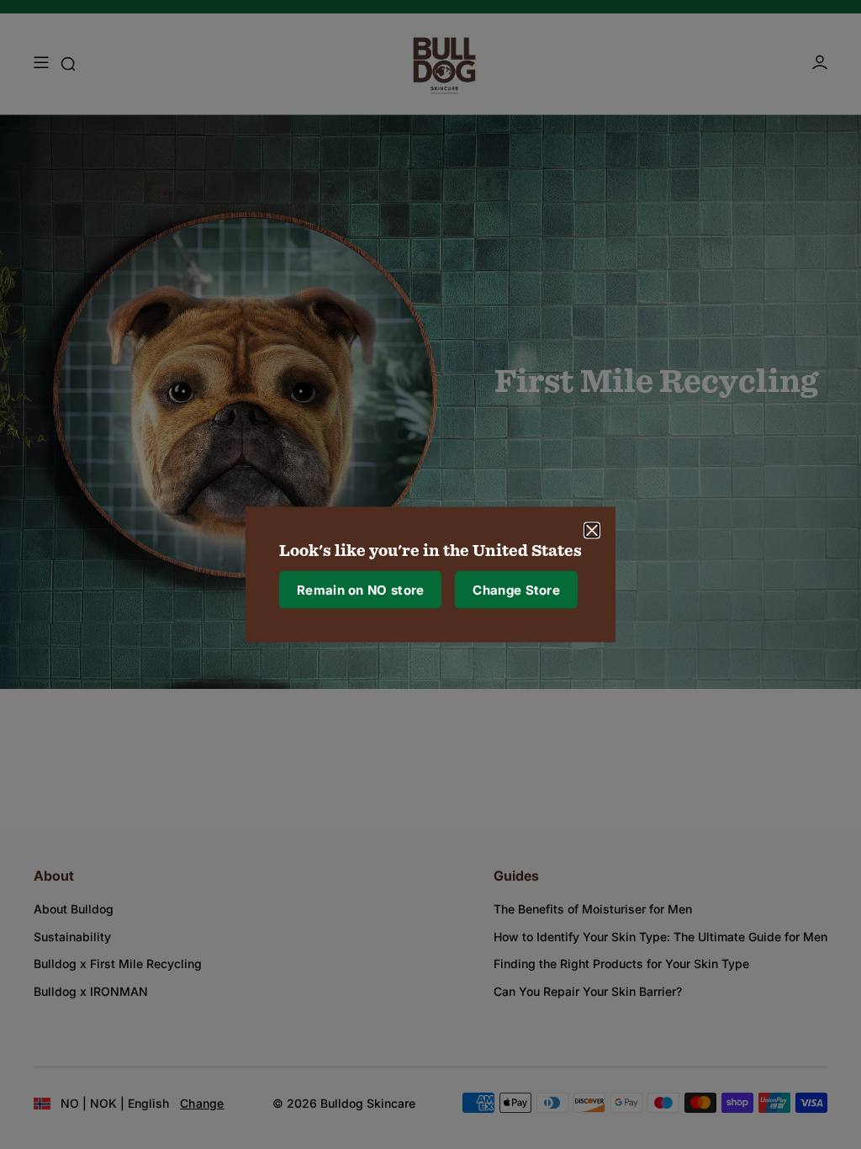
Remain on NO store (360, 589)
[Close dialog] (592, 530)
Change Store (516, 589)
